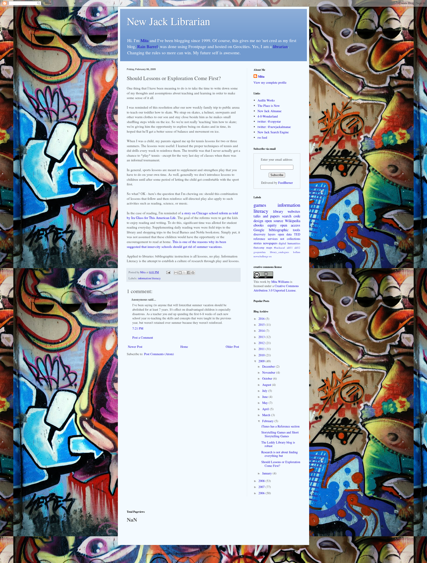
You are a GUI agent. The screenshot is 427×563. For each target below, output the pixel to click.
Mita (145, 40)
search (286, 216)
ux (270, 256)
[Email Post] (168, 272)
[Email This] (176, 272)
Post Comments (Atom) (159, 354)
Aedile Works (266, 100)
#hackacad (279, 247)
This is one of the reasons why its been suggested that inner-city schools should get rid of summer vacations (176, 244)
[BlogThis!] (180, 272)
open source (274, 220)
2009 (262, 361)
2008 (262, 481)
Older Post (232, 346)
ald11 (290, 247)
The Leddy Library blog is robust (278, 444)
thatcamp (259, 247)
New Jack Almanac (270, 111)
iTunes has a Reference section (280, 426)
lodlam (296, 252)
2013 (262, 337)
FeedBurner (285, 182)
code (297, 216)
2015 (262, 324)
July (265, 391)
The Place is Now (269, 105)
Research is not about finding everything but (279, 454)
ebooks (259, 225)
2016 (262, 318)
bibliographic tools (284, 229)
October (267, 378)
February (268, 421)
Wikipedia (292, 220)
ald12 (297, 247)
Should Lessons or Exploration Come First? (280, 464)
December (269, 366)
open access (290, 225)
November (269, 372)
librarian (280, 46)
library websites (286, 211)
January (267, 473)
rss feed (262, 137)
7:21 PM (137, 328)
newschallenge (261, 256)
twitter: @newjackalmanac (274, 127)
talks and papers (267, 216)
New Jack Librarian (168, 21)
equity (272, 225)
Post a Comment (142, 337)
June (265, 397)
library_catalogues (279, 252)
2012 (262, 343)
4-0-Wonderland (268, 116)
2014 (262, 330)
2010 (262, 355)
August (267, 385)
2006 (262, 493)
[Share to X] (184, 272)
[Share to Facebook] (188, 272)
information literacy (149, 278)
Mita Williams (280, 281)
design (258, 220)
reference (259, 239)
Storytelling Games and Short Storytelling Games (280, 434)
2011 (262, 349)
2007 (262, 487)
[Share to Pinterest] (193, 272)
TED (297, 234)
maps (269, 247)
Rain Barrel (147, 46)
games (260, 204)
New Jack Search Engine (273, 132)
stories (258, 243)
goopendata (260, 252)
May (265, 403)
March (266, 415)
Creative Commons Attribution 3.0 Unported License (276, 288)
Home (184, 346)
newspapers (270, 243)
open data (285, 234)
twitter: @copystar (269, 121)
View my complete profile (270, 82)
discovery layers (264, 234)
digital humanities (289, 243)
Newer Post (135, 346)
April (266, 409)
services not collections (284, 239)
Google (259, 229)
